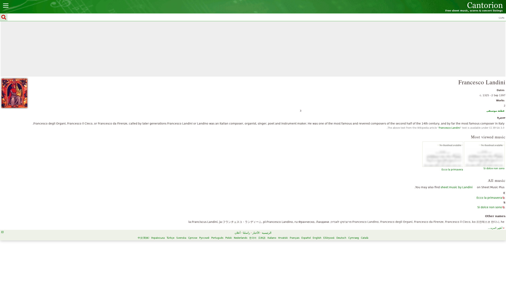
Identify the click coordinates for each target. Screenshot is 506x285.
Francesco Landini (449, 127)
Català (364, 238)
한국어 (252, 238)
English (317, 238)
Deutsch (341, 238)
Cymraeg (353, 238)
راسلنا (246, 232)
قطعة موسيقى (495, 110)
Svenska (181, 238)
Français (294, 238)
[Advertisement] (253, 49)
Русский (204, 238)
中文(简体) (143, 238)
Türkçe (170, 238)
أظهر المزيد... (495, 228)
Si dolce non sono (493, 168)
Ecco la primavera (452, 169)
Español (306, 238)
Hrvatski (283, 238)
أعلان (238, 232)
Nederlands (240, 238)
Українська (158, 238)
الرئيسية (266, 232)
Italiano (271, 238)
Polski (228, 238)
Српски (192, 238)
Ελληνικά (328, 238)
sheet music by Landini (457, 187)
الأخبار (256, 232)
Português (217, 238)
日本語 (261, 238)
